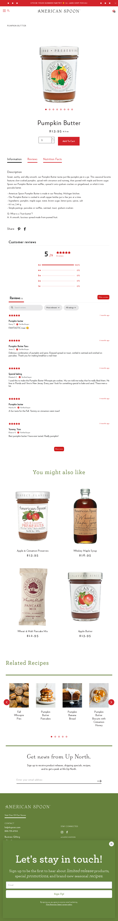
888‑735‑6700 (11, 831)
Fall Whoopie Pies (19, 715)
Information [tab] (14, 159)
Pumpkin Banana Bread (72, 715)
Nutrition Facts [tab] (52, 159)
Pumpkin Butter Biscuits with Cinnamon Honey (98, 719)
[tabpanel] (59, 379)
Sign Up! (59, 894)
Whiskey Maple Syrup (85, 551)
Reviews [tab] (16, 298)
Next (111, 702)
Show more (59, 449)
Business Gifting (12, 837)
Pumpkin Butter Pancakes (46, 715)
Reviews (32, 159)
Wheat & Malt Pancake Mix (33, 631)
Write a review (103, 297)
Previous (6, 702)
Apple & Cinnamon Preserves (33, 551)
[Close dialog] (111, 843)
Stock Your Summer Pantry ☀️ (59, 3)
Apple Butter (85, 631)
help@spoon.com (12, 827)
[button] (59, 265)
